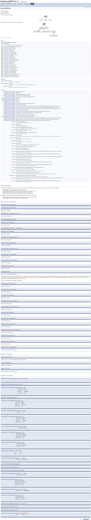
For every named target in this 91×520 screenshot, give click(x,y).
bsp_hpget (17, 180)
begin (17, 91)
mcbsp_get (6, 63)
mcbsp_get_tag (7, 67)
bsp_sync (17, 143)
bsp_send (17, 161)
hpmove (17, 116)
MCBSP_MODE (6, 43)
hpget (17, 119)
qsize (17, 112)
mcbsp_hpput (6, 71)
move (17, 115)
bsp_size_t (10, 86)
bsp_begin (17, 121)
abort (17, 95)
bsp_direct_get (18, 156)
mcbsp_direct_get (7, 76)
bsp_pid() (8, 297)
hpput (17, 117)
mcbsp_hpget (6, 72)
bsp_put (17, 151)
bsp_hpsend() (8, 262)
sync (16, 102)
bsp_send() (8, 326)
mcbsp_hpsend (7, 75)
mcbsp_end (6, 49)
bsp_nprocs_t (11, 83)
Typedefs (87, 7)
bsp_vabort (18, 132)
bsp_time (17, 140)
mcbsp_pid (6, 55)
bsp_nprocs (18, 135)
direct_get (17, 108)
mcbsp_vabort (6, 53)
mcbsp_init (6, 50)
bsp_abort (17, 129)
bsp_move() (8, 286)
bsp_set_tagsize (19, 159)
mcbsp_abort (6, 51)
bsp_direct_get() (9, 216)
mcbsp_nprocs (6, 54)
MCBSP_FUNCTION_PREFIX (9, 46)
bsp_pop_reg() (8, 303)
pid (16, 99)
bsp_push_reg (18, 145)
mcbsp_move (6, 68)
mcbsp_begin (6, 47)
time (16, 100)
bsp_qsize (17, 167)
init (16, 94)
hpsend (17, 120)
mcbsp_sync (6, 58)
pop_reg (17, 104)
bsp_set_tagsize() (9, 332)
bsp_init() (8, 268)
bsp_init (17, 127)
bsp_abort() (8, 349)
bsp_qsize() (8, 320)
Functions (89, 7)
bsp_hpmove (18, 175)
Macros (84, 7)
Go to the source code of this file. (6, 37)
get (16, 107)
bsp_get (17, 153)
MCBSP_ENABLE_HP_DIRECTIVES (10, 42)
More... (35, 84)
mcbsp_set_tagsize (7, 74)
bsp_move (17, 172)
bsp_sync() (8, 338)
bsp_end (17, 124)
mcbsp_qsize (6, 66)
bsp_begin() (8, 210)
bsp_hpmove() (8, 251)
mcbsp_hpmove (7, 70)
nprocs (17, 98)
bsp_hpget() (8, 245)
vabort (17, 96)
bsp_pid (17, 137)
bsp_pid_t (10, 80)
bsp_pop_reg (18, 148)
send (16, 111)
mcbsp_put (6, 62)
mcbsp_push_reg (7, 59)
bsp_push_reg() (9, 309)
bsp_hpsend (18, 164)
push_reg (17, 103)
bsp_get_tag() (8, 239)
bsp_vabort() (14, 349)
